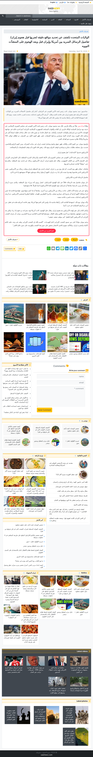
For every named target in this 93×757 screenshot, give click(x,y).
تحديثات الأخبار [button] (86, 19)
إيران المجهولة (30, 573)
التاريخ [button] (76, 19)
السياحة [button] (68, 19)
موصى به (84, 421)
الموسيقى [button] (16, 19)
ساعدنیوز (81, 126)
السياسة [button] (44, 19)
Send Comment (44, 410)
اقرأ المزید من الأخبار (46, 231)
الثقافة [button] (60, 19)
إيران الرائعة (38, 456)
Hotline (84, 573)
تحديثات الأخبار (83, 31)
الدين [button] (52, 19)
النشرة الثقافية (82, 456)
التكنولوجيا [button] (34, 19)
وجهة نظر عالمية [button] (85, 23)
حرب (58, 239)
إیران (66, 239)
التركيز (85, 300)
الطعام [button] (25, 19)
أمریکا (74, 239)
